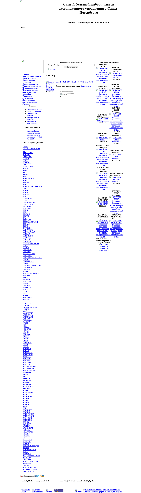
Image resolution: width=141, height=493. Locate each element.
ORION (26, 347)
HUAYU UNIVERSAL (31, 149)
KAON (25, 295)
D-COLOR (27, 206)
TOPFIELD (27, 420)
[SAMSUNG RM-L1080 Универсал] (102, 177)
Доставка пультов (34, 112)
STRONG (26, 398)
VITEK (25, 434)
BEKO (25, 190)
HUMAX (26, 283)
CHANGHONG (29, 202)
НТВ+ (25, 165)
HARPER (26, 275)
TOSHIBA (27, 163)
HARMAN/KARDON (31, 273)
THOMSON (27, 418)
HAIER (26, 271)
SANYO (26, 376)
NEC (25, 325)
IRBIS (25, 289)
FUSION (26, 248)
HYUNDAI (27, 285)
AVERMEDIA (28, 178)
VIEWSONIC (28, 432)
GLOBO (26, 264)
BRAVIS (26, 196)
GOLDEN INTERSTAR (32, 266)
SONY (25, 161)
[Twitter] (38, 476)
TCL (24, 408)
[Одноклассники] (41, 476)
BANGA (26, 182)
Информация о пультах (33, 118)
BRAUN (26, 194)
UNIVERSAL (28, 428)
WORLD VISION (29, 450)
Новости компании (34, 110)
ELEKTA (26, 234)
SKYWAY (26, 388)
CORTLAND (28, 204)
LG (24, 151)
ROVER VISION (29, 366)
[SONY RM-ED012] (102, 140)
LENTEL (26, 301)
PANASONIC (28, 153)
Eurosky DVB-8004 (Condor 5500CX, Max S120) (74, 82)
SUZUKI (26, 404)
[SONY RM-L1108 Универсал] (116, 158)
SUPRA (26, 402)
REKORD (27, 359)
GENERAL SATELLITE (32, 258)
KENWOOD (27, 297)
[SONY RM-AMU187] (102, 92)
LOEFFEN (27, 303)
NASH (25, 323)
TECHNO (26, 412)
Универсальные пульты (32, 86)
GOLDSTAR (28, 267)
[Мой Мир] (43, 476)
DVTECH (26, 228)
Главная (25, 74)
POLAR (26, 351)
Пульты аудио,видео (30, 88)
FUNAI (25, 246)
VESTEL (26, 430)
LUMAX (26, 309)
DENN (25, 210)
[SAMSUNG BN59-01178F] (102, 204)
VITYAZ (26, 436)
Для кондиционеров (30, 84)
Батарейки (27, 460)
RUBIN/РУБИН (29, 370)
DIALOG (26, 214)
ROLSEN (26, 365)
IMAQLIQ (27, 287)
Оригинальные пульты (31, 76)
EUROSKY (27, 242)
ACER (25, 169)
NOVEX (26, 331)
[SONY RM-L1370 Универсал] (116, 142)
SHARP (26, 159)
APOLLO (26, 176)
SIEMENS (27, 384)
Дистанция (27, 464)
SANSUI (26, 374)
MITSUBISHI (28, 317)
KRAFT (26, 299)
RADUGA (27, 357)
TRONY (26, 422)
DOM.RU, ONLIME (30, 222)
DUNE (25, 226)
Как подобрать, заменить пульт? (33, 132)
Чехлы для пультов (30, 90)
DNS (24, 218)
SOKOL (26, 390)
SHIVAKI (26, 382)
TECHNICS (27, 410)
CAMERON (27, 198)
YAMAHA (27, 454)
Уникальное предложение (27, 97)
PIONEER (27, 349)
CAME (25, 147)
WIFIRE (26, 444)
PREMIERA (27, 353)
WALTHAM (27, 440)
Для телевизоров (29, 78)
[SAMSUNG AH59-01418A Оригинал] (116, 225)
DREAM (26, 224)
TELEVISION (28, 416)
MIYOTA (26, 319)
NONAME (27, 329)
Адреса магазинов (29, 102)
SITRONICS (27, 386)
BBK (24, 184)
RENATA (26, 361)
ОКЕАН (26, 465)
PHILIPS (26, 155)
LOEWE (26, 305)
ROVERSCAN (28, 368)
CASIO (25, 200)
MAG (25, 311)
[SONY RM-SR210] (102, 70)
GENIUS (26, 260)
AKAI (25, 172)
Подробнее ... (86, 86)
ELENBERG (28, 236)
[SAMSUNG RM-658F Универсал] (116, 181)
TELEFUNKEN (29, 414)
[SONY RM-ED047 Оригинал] (116, 201)
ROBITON (27, 363)
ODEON (26, 333)
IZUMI (25, 291)
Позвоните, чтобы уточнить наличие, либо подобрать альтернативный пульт (102, 77)
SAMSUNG (27, 157)
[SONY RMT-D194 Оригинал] (102, 121)
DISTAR (26, 216)
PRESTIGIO (27, 355)
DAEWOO (27, 208)
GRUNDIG (27, 269)
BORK (25, 192)
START (26, 394)
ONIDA (26, 337)
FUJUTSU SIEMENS (31, 244)
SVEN (25, 406)
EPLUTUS (27, 238)
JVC (24, 293)
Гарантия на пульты (32, 114)
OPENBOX (27, 343)
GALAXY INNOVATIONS (29, 253)
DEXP (25, 212)
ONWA (25, 341)
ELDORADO (28, 230)
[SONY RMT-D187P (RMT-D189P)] (116, 77)
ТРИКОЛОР (28, 167)
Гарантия (26, 104)
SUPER (26, 400)
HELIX (25, 277)
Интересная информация (32, 122)
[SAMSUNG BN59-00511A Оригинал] (102, 225)
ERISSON (27, 240)
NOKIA (26, 327)
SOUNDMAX (28, 392)
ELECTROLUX (29, 232)
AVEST (26, 180)
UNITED (26, 426)
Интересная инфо (29, 100)
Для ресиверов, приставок (28, 81)
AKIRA (26, 174)
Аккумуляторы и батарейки (29, 93)
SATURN (26, 378)
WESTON (27, 442)
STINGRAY (27, 396)
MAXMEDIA (28, 313)
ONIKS (25, 339)
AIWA (25, 170)
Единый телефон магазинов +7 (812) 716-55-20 (34, 137)
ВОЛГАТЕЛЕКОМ (30, 462)
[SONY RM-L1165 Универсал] (102, 153)
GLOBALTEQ (28, 262)
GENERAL (27, 256)
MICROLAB (28, 315)
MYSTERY (27, 321)
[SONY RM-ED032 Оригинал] (116, 118)
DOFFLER (27, 220)
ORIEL (25, 345)
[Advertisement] (71, 44)
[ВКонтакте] (36, 476)
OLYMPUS (27, 335)
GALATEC (27, 250)
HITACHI (26, 279)
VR (24, 438)
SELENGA (27, 380)
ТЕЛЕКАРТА (28, 471)
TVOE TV (27, 424)
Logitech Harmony (30, 307)
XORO (25, 452)
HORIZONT (27, 281)
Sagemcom (27, 372)
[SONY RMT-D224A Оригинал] (116, 94)
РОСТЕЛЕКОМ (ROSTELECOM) (30, 468)
